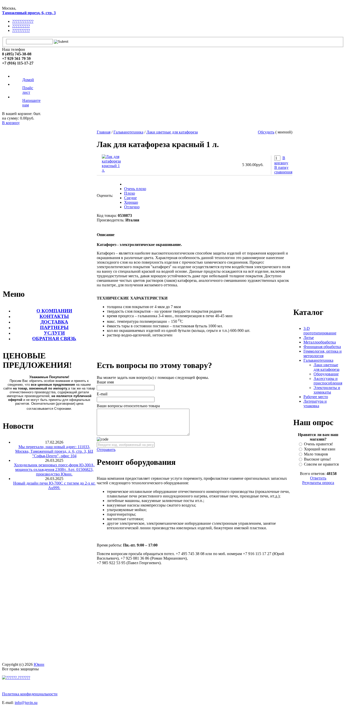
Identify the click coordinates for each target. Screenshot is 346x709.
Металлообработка (319, 342)
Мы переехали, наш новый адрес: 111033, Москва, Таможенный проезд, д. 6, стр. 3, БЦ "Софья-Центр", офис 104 (54, 451)
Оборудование (326, 374)
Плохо (129, 193)
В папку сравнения (283, 169)
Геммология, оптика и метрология (322, 353)
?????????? (21, 26)
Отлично (132, 207)
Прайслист (27, 90)
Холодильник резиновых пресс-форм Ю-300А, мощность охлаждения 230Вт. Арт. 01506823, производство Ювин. (54, 469)
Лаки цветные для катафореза (172, 132)
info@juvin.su (26, 702)
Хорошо (131, 202)
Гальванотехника (128, 132)
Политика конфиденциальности (29, 694)
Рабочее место (315, 397)
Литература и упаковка (315, 403)
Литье (308, 337)
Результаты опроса (318, 483)
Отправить (106, 449)
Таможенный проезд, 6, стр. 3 (29, 13)
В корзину (11, 123)
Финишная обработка (322, 347)
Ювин (39, 664)
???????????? (22, 21)
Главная (103, 132)
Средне (130, 198)
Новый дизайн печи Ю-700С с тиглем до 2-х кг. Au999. (54, 485)
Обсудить (266, 132)
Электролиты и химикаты (327, 389)
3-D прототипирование (319, 330)
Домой (28, 80)
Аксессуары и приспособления (328, 380)
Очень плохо (135, 189)
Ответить (318, 478)
